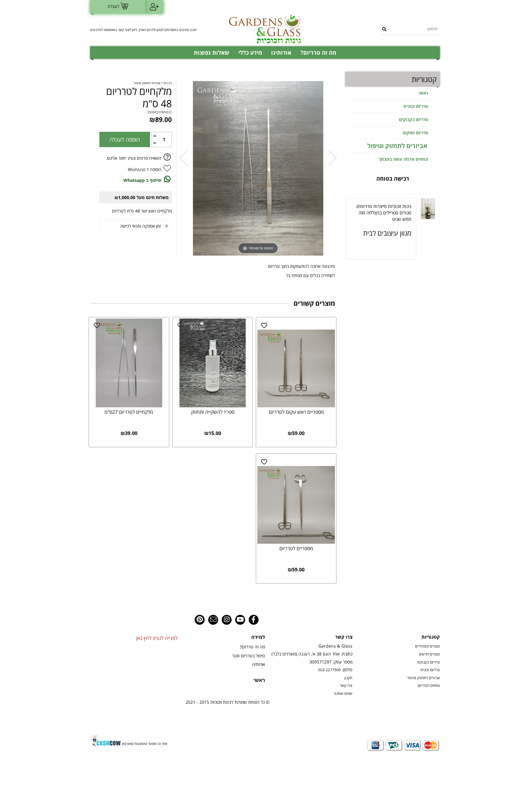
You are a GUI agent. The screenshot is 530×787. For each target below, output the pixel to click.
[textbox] (145, 29)
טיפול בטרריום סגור (248, 656)
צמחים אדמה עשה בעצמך (403, 159)
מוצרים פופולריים (427, 646)
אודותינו (281, 52)
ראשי (423, 93)
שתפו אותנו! (343, 693)
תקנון (348, 677)
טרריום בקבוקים (413, 119)
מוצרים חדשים (429, 654)
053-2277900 (329, 669)
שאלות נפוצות (211, 52)
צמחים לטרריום (429, 685)
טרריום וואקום (415, 132)
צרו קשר (346, 685)
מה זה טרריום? (318, 52)
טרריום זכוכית (415, 106)
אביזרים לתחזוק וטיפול (397, 146)
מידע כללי (250, 52)
